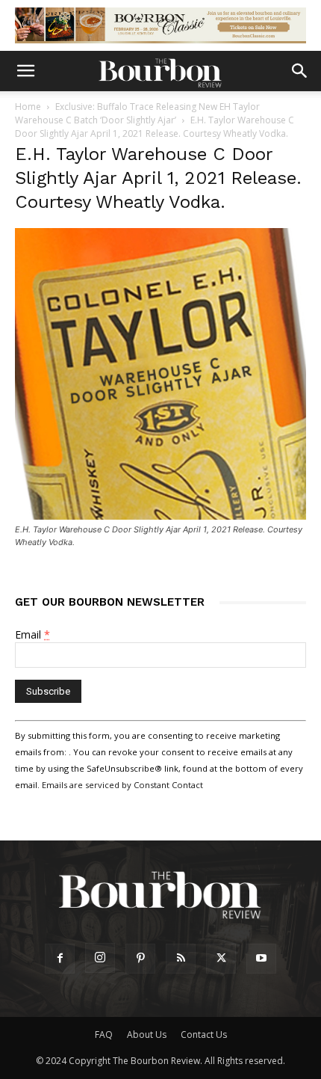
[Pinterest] (140, 959)
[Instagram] (100, 958)
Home (28, 106)
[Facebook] (60, 959)
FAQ (104, 1034)
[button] (25, 71)
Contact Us (204, 1034)
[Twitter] (221, 959)
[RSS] (181, 959)
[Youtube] (261, 959)
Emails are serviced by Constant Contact (122, 784)
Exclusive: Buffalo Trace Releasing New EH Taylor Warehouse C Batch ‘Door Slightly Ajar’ (137, 113)
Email (32, 634)
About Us (146, 1034)
